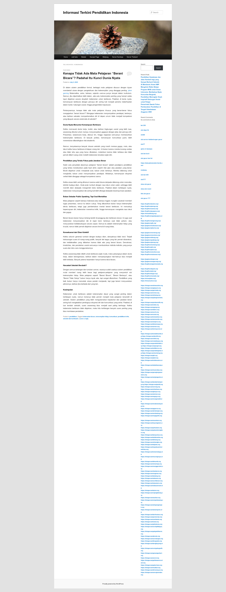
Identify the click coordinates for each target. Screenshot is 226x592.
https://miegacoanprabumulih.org (152, 302)
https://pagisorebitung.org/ (149, 237)
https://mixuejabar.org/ (148, 278)
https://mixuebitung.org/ (149, 213)
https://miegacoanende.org (150, 305)
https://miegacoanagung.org (150, 307)
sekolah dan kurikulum (70, 319)
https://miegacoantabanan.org (151, 478)
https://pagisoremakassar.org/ (151, 225)
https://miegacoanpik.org (149, 355)
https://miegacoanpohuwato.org (151, 428)
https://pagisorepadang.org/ (150, 240)
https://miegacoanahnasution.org (152, 285)
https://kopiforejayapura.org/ (150, 211)
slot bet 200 (145, 175)
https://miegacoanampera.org (151, 322)
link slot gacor (145, 193)
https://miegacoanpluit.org (149, 358)
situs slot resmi (146, 189)
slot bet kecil (145, 153)
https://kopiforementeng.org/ (150, 245)
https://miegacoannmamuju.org (151, 464)
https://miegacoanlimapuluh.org (151, 541)
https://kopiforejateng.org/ (149, 206)
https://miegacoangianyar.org (150, 391)
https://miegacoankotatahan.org (151, 317)
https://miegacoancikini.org (150, 338)
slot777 (143, 179)
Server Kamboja (117, 57)
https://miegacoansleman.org (150, 394)
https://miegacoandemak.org (150, 536)
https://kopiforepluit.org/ (149, 249)
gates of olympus (146, 149)
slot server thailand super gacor (151, 139)
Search (143, 64)
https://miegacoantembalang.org (151, 413)
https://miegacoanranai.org (150, 314)
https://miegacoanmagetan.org (151, 473)
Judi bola (74, 57)
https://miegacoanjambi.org (154, 384)
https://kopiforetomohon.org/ (150, 252)
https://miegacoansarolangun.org (152, 539)
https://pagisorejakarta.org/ (150, 228)
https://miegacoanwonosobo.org (151, 319)
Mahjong (105, 57)
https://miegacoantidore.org (150, 309)
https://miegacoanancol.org (150, 558)
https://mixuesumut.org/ (149, 281)
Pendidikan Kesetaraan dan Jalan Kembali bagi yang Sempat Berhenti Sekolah (151, 79)
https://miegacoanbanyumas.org (151, 435)
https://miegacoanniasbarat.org (151, 471)
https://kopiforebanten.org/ (149, 204)
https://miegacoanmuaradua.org (151, 370)
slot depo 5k (145, 130)
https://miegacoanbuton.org (150, 490)
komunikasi (113, 316)
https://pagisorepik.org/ (148, 223)
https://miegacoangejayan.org (151, 288)
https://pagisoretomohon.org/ (150, 235)
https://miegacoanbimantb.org (151, 461)
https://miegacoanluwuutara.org (151, 483)
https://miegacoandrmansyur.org (152, 570)
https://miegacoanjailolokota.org (151, 524)
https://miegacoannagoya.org (150, 396)
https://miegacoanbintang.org (150, 440)
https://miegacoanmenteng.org (152, 353)
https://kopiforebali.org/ (148, 271)
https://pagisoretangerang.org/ (151, 261)
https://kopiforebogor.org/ (149, 273)
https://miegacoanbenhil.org (151, 336)
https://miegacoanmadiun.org (150, 567)
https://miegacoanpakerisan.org (151, 565)
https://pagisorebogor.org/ (149, 259)
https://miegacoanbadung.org (150, 476)
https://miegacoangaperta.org (151, 408)
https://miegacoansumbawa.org (151, 519)
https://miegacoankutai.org (150, 522)
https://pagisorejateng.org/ (149, 242)
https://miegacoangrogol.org (152, 346)
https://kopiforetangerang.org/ (151, 221)
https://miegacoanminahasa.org (151, 389)
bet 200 (143, 125)
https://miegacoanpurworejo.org (151, 517)
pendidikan (73, 316)
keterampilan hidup (102, 316)
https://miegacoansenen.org (150, 326)
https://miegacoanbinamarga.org (152, 324)
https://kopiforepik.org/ (148, 247)
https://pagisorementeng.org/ (150, 233)
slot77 (143, 144)
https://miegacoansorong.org (150, 387)
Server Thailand (132, 57)
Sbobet (83, 57)
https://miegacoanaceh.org (150, 312)
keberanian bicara (89, 316)
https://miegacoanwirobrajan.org (151, 411)
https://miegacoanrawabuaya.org (152, 341)
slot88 (143, 135)
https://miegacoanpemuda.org (151, 290)
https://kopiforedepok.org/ (149, 269)
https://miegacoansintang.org (150, 295)
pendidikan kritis (123, 316)
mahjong (144, 170)
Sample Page (94, 57)
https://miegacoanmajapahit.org (151, 416)
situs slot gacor (146, 184)
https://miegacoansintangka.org (151, 442)
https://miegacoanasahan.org (150, 497)
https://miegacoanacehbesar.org (151, 481)
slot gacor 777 (145, 198)
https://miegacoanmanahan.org (151, 420)
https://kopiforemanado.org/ (150, 276)
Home (66, 57)
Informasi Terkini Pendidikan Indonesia (95, 12)
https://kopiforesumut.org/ (149, 209)
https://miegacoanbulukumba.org (152, 437)
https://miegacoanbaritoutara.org (152, 514)
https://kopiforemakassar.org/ (151, 254)
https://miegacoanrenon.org (150, 293)
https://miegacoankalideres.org (151, 348)
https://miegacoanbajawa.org (150, 444)
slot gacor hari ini (146, 158)
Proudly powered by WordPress (113, 584)
